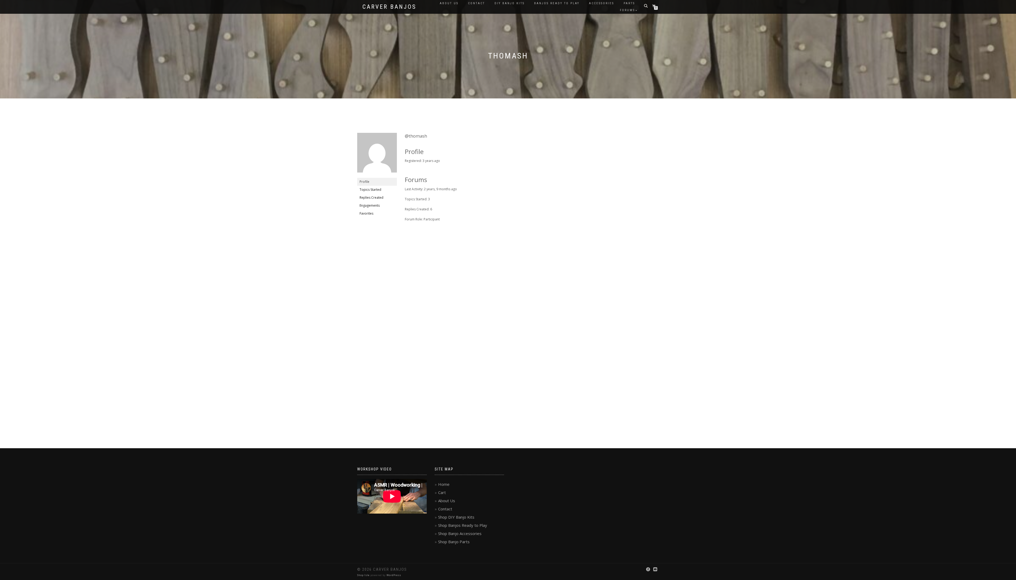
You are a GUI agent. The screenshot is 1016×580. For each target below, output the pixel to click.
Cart (442, 492)
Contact (476, 3)
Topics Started (370, 189)
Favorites (366, 213)
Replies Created (371, 197)
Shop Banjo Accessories (460, 533)
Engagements (370, 205)
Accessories (601, 3)
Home (444, 484)
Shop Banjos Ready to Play (462, 525)
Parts (629, 3)
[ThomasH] (377, 155)
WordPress (394, 575)
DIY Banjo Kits (510, 3)
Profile (364, 181)
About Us (449, 3)
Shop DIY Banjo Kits (456, 517)
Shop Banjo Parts (454, 541)
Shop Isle (363, 575)
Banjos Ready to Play (556, 3)
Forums (627, 10)
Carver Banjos (389, 7)
